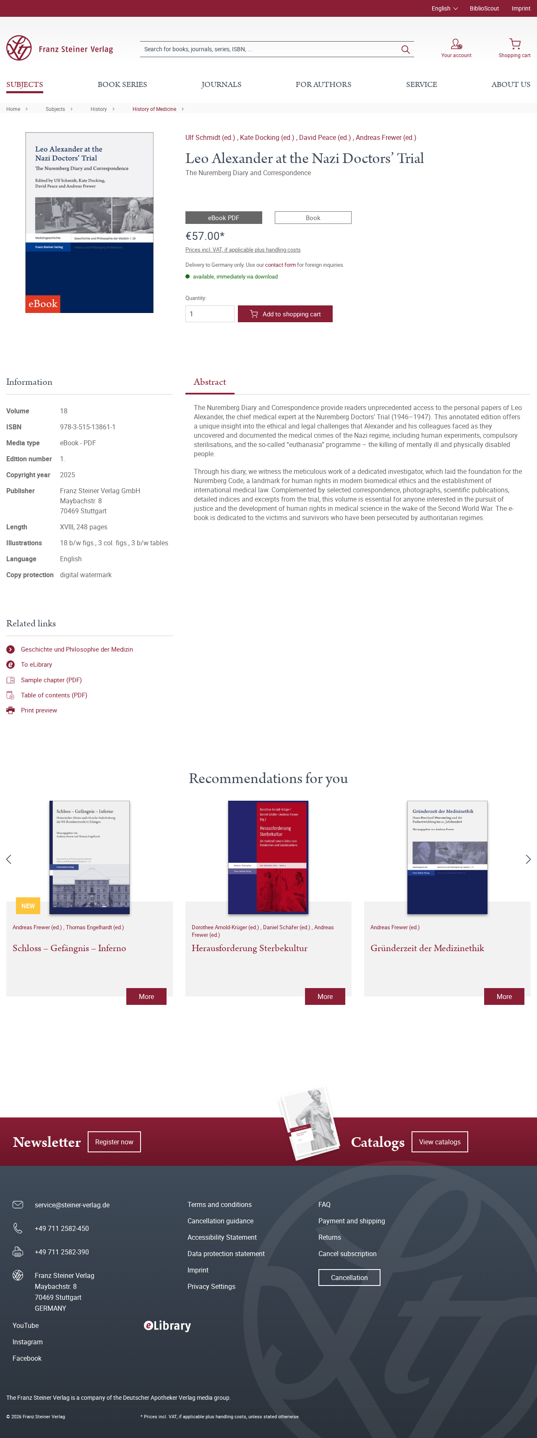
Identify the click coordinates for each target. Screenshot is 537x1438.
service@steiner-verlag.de (72, 1204)
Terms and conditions (220, 1204)
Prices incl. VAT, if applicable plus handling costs (243, 249)
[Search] (405, 49)
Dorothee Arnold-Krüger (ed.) (226, 927)
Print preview (39, 710)
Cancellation (349, 1277)
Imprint (521, 8)
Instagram (28, 1341)
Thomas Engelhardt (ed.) (95, 927)
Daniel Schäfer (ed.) (287, 927)
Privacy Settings (211, 1286)
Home (13, 108)
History (99, 108)
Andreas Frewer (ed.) (386, 137)
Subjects (55, 108)
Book (313, 217)
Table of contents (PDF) (54, 695)
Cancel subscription (347, 1253)
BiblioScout (484, 8)
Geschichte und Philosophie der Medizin (77, 649)
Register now (114, 1141)
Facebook (27, 1358)
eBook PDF (223, 217)
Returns (329, 1237)
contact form (280, 264)
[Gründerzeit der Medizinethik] (447, 857)
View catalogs (440, 1141)
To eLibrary (36, 664)
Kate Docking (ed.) (268, 137)
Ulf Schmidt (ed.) (211, 137)
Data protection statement (226, 1253)
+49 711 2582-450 (62, 1228)
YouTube (26, 1325)
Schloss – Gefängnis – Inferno (69, 949)
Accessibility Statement (222, 1237)
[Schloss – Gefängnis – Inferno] (89, 857)
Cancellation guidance (220, 1220)
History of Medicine (154, 108)
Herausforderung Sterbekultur (250, 949)
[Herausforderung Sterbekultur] (268, 857)
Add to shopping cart (292, 314)
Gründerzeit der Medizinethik (427, 949)
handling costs (231, 1416)
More (146, 996)
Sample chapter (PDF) (51, 680)
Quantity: (195, 298)
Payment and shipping (351, 1220)
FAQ (324, 1204)
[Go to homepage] (59, 48)
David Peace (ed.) (326, 137)
